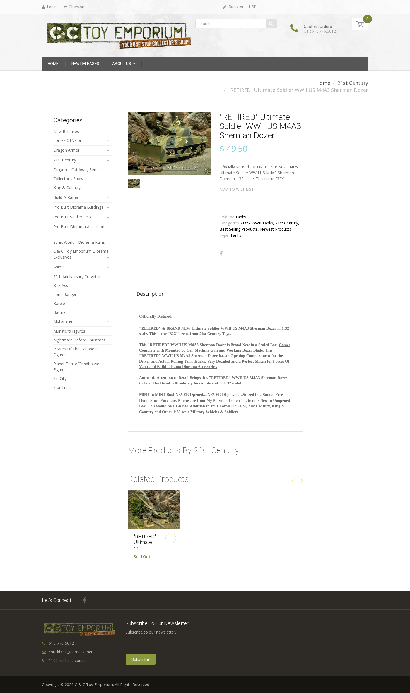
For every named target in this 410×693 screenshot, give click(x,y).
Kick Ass (60, 285)
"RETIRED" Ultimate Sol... (145, 542)
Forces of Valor (67, 140)
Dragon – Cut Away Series (76, 169)
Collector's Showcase (72, 178)
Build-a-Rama (65, 197)
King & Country (67, 187)
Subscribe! (140, 659)
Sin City (59, 378)
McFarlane (62, 321)
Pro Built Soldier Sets (72, 216)
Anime (59, 266)
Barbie (59, 303)
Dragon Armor (66, 150)
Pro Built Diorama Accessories (80, 226)
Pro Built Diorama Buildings (78, 207)
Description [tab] (150, 293)
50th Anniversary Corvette (76, 276)
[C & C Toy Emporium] (118, 35)
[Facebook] (221, 253)
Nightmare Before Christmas (79, 340)
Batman (60, 312)
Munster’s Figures (69, 331)
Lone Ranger (64, 294)
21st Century (352, 83)
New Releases (66, 131)
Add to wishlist (237, 189)
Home (323, 83)
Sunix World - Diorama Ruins (79, 242)
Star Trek (61, 387)
